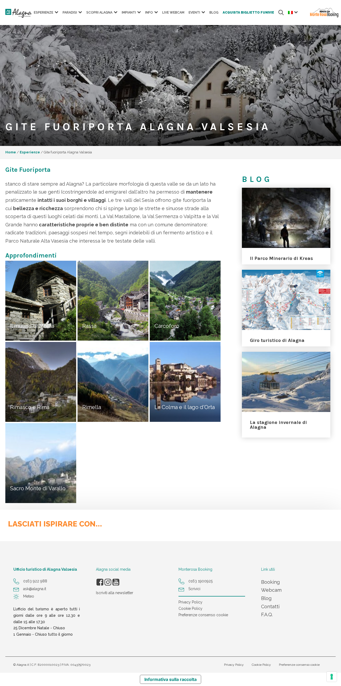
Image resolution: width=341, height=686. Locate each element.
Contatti (270, 606)
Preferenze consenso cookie (203, 615)
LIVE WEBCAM (173, 12)
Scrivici (194, 589)
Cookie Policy (190, 608)
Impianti (129, 12)
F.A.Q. (267, 614)
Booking (270, 582)
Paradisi (70, 12)
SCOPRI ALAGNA (99, 12)
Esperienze (30, 152)
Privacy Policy (190, 602)
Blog (213, 12)
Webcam (271, 590)
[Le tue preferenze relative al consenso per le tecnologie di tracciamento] (332, 677)
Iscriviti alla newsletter (114, 593)
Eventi (194, 12)
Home (10, 152)
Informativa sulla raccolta (170, 679)
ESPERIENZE (43, 12)
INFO (149, 12)
